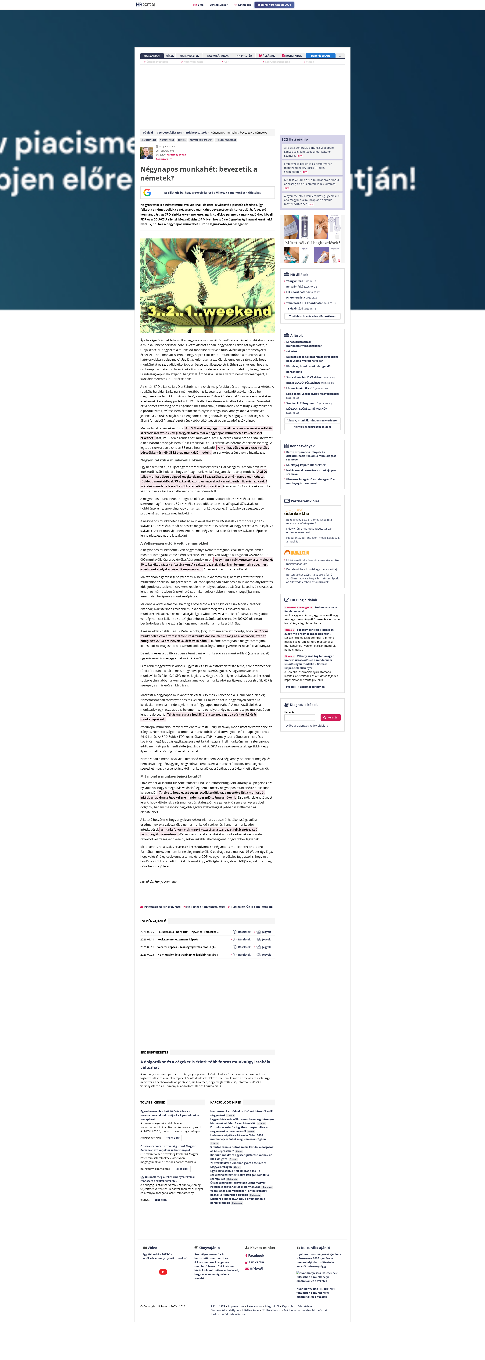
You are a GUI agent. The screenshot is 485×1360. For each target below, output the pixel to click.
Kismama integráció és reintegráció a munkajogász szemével (310, 481)
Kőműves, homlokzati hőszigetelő (308, 366)
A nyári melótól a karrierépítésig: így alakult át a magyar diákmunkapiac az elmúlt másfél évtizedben (311, 200)
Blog (198, 4)
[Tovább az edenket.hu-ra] (312, 511)
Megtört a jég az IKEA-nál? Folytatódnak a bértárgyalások (237, 1200)
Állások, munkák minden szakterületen (312, 420)
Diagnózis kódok (304, 704)
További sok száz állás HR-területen (312, 316)
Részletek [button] (244, 932)
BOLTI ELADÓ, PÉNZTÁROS (310, 383)
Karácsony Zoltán (176, 154)
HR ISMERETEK (189, 55)
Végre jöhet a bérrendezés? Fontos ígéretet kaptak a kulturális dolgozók (238, 1193)
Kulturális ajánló (315, 1247)
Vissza (309, 61)
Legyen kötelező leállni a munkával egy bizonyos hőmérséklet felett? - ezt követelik (242, 1121)
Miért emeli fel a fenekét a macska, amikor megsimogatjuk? (313, 562)
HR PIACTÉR (244, 55)
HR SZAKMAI (152, 55)
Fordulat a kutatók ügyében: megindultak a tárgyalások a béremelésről (239, 1129)
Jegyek (266, 932)
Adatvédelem (306, 1306)
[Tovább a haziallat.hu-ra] (312, 552)
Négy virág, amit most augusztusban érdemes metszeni (309, 530)
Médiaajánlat (250, 1310)
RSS (213, 1306)
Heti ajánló (298, 139)
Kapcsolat (288, 1306)
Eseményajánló (153, 921)
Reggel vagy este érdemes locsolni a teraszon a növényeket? (309, 521)
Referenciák (254, 1306)
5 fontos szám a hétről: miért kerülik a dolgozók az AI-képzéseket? (242, 1149)
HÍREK (170, 55)
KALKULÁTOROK (217, 55)
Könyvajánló (209, 1247)
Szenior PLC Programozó (309, 403)
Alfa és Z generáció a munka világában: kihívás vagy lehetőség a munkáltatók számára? (309, 151)
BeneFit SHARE (320, 55)
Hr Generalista (302, 297)
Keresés (289, 712)
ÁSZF (222, 1306)
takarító (291, 351)
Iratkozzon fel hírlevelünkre (228, 1314)
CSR (226, 61)
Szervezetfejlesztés (277, 61)
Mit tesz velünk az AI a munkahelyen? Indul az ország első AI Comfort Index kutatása (311, 183)
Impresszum (236, 1306)
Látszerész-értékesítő (307, 388)
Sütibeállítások (271, 1310)
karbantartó (294, 372)
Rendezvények (302, 446)
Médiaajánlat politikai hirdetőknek (305, 1310)
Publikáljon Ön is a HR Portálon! (251, 906)
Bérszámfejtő (301, 286)
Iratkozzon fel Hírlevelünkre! (162, 906)
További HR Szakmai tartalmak (304, 687)
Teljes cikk (173, 1138)
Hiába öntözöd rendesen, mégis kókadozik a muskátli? (313, 539)
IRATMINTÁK (293, 55)
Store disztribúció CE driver (310, 377)
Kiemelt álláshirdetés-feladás (312, 426)
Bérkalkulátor (219, 4)
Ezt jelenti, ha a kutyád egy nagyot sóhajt (312, 569)
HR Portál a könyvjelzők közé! (205, 906)
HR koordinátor (303, 292)
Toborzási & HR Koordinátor (311, 303)
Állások (296, 335)
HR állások (299, 274)
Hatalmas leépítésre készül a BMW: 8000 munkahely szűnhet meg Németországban (238, 1139)
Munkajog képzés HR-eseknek (306, 465)
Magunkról (272, 1306)
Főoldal (148, 132)
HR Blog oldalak (303, 600)
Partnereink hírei (306, 501)
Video (152, 1247)
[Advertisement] (207, 1005)
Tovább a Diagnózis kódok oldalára (306, 725)
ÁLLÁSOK (268, 55)
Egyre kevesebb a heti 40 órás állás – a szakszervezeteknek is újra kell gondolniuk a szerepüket (239, 1175)
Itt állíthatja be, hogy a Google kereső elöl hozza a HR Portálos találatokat (212, 192)
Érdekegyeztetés (157, 61)
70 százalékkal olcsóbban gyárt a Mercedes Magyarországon (238, 1165)
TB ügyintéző (301, 281)
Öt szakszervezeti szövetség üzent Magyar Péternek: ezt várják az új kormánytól (241, 1185)
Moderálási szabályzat (225, 1310)
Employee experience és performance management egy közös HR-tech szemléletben (308, 168)
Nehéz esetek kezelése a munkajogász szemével (311, 472)
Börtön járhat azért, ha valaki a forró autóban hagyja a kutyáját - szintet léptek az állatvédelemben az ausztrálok (312, 578)
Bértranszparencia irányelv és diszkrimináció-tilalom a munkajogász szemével (311, 455)
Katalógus (242, 4)
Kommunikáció (193, 61)
